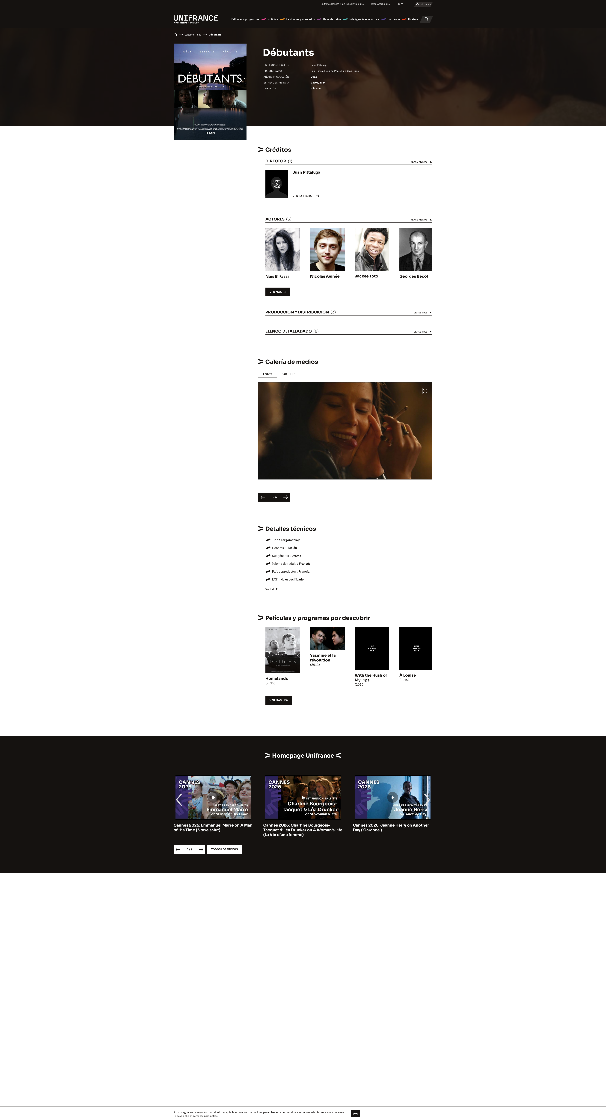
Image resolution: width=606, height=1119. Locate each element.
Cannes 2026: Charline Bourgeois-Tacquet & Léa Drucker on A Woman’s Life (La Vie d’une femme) (213, 830)
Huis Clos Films (350, 70)
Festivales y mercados (300, 19)
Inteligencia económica (364, 19)
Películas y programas (245, 19)
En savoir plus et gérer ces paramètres (196, 1115)
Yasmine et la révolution (323, 658)
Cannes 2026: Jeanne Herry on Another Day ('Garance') (301, 827)
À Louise (407, 675)
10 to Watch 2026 (380, 3)
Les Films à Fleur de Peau (325, 70)
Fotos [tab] (267, 374)
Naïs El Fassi (277, 276)
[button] (425, 391)
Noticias (272, 19)
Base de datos (332, 19)
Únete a (413, 19)
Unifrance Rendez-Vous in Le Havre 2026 (342, 3)
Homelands (276, 678)
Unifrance (393, 19)
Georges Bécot (413, 276)
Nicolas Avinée (325, 276)
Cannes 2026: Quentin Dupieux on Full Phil (390, 827)
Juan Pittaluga (319, 65)
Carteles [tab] (288, 374)
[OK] (355, 1113)
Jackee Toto (366, 276)
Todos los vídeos (224, 849)
